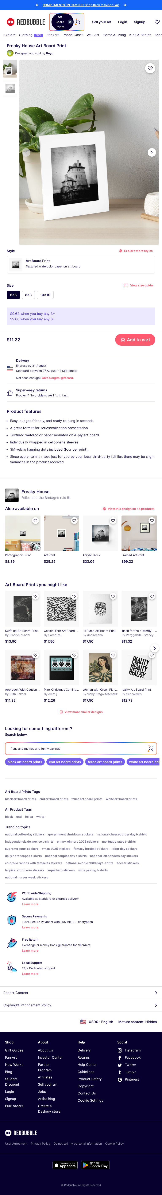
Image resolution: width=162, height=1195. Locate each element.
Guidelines (86, 1072)
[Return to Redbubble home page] (26, 22)
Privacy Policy (40, 1143)
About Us (45, 1050)
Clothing (30, 35)
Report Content (15, 993)
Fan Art (11, 1057)
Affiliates (45, 1077)
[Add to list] (150, 68)
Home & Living (114, 35)
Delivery (84, 1050)
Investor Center (50, 1057)
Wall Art (93, 35)
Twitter (130, 1065)
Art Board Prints (18, 792)
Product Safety (90, 1079)
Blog (8, 1072)
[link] (25, 761)
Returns (84, 1057)
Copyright (86, 1086)
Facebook (133, 1057)
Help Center (87, 1064)
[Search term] (78, 22)
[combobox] (67, 21)
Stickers (52, 35)
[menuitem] (9, 35)
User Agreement (16, 1143)
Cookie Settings (90, 1100)
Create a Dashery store (49, 1108)
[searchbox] (81, 749)
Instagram (133, 1050)
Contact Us (87, 1093)
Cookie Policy (114, 1143)
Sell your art (48, 1084)
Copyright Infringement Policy (27, 1005)
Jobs (42, 1091)
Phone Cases (73, 35)
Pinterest (132, 1079)
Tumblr (130, 1072)
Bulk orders (14, 1106)
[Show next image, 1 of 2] (152, 152)
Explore (9, 35)
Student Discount (12, 1081)
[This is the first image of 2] (26, 152)
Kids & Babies (140, 35)
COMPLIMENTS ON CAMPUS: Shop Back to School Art (81, 5)
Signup (10, 1099)
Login (9, 1091)
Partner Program (45, 1067)
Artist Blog (46, 1099)
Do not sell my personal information (78, 1143)
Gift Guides (14, 1050)
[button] (81, 5)
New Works (14, 1064)
